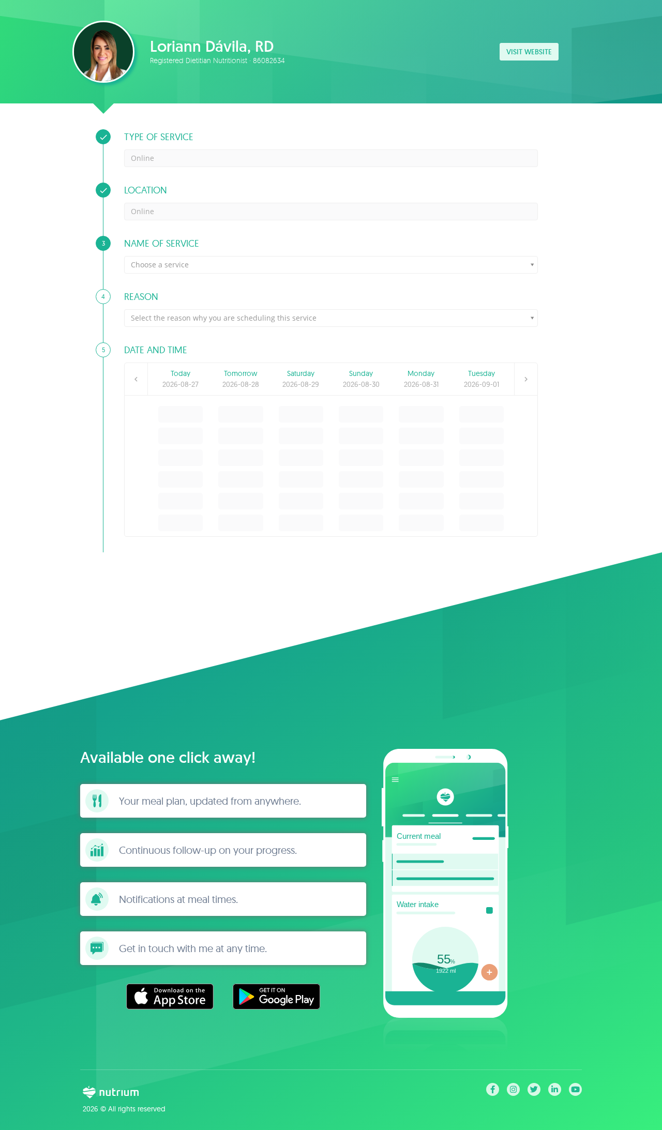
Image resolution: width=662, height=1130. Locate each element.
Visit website (529, 51)
